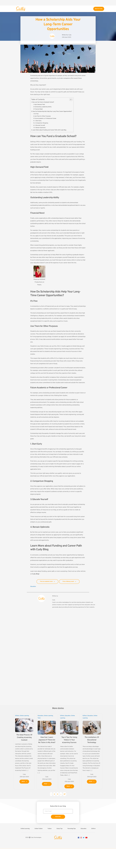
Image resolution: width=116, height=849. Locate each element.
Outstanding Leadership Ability (43, 107)
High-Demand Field (39, 104)
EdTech (17, 715)
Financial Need (38, 109)
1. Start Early (38, 121)
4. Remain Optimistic (40, 127)
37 (64, 794)
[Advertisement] (58, 3)
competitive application (47, 567)
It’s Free (36, 114)
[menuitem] (25, 828)
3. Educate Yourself (39, 125)
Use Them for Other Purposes (42, 116)
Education (33, 586)
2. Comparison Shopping (41, 123)
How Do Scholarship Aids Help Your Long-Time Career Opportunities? (52, 111)
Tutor (39, 718)
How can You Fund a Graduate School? (43, 102)
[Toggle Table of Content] (70, 99)
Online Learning (24, 715)
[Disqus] (58, 637)
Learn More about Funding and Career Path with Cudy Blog (49, 130)
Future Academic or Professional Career (45, 118)
